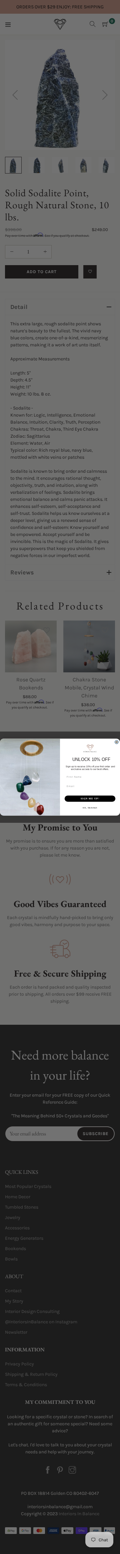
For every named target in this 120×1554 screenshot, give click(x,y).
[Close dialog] (116, 742)
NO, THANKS (90, 808)
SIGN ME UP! (90, 798)
